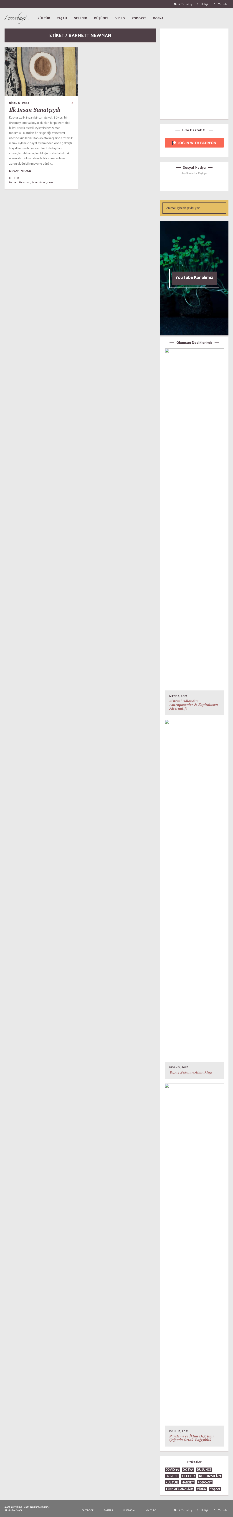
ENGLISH (171, 1476)
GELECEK (188, 1476)
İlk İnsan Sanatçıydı (35, 109)
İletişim (205, 3)
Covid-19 (172, 1469)
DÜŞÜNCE (204, 1469)
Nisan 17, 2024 (19, 103)
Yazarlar (223, 3)
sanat (50, 182)
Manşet (188, 1482)
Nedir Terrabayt (183, 3)
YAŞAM (215, 1488)
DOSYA (188, 1469)
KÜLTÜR (14, 177)
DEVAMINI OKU (20, 171)
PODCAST (205, 1482)
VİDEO (201, 1488)
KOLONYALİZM (210, 1476)
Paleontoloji (38, 182)
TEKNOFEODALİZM (179, 1488)
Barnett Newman (19, 182)
